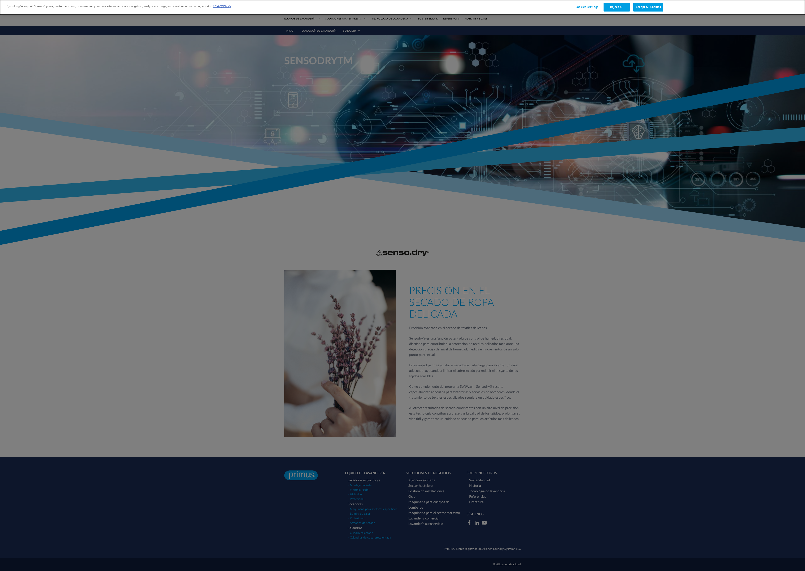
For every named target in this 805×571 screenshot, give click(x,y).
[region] (402, 7)
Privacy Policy (222, 6)
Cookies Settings (586, 7)
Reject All (616, 7)
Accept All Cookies (648, 7)
